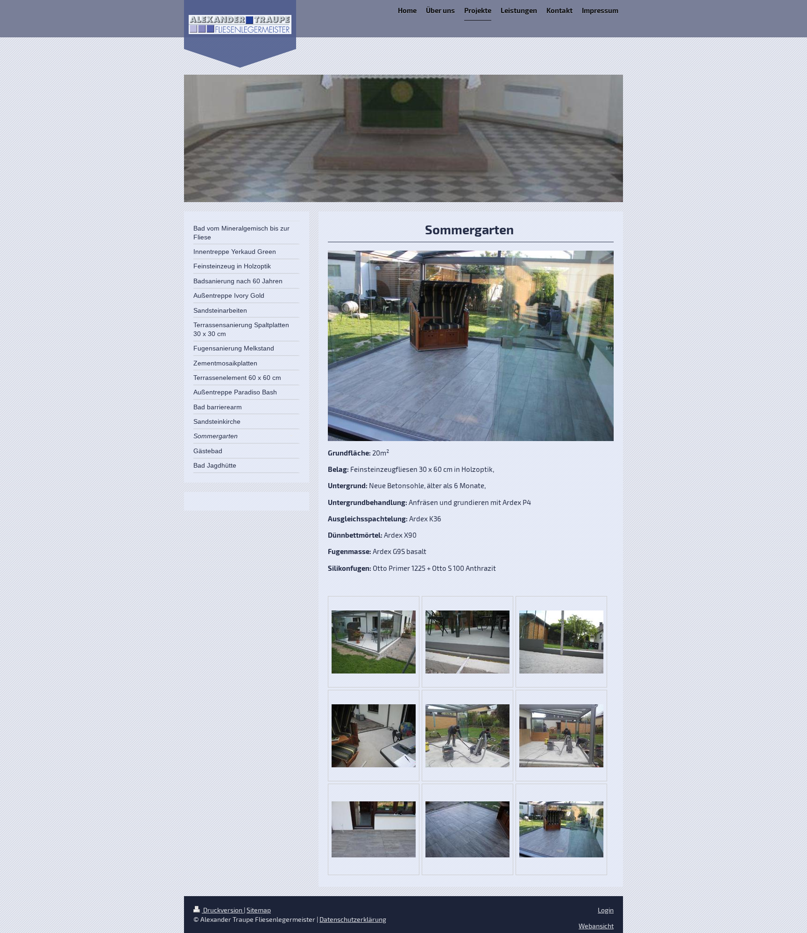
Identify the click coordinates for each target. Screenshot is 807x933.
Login (606, 910)
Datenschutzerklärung (352, 919)
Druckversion (223, 910)
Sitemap (259, 910)
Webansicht (596, 926)
